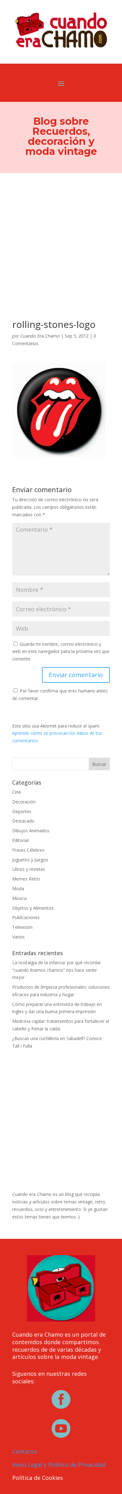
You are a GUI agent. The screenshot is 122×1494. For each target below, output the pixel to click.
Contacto (24, 1451)
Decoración (24, 802)
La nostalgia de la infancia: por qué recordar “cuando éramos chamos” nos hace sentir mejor (56, 970)
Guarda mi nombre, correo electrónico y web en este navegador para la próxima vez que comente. (60, 651)
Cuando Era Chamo (40, 336)
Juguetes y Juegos (30, 860)
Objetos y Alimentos (32, 908)
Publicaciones (26, 917)
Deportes (21, 811)
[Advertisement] (61, 237)
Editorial (20, 840)
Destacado (23, 821)
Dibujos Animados (30, 831)
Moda (18, 889)
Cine (16, 792)
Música (19, 898)
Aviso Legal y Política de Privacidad (59, 1464)
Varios (18, 937)
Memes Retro (26, 879)
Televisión (22, 927)
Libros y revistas (28, 869)
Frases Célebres (28, 850)
